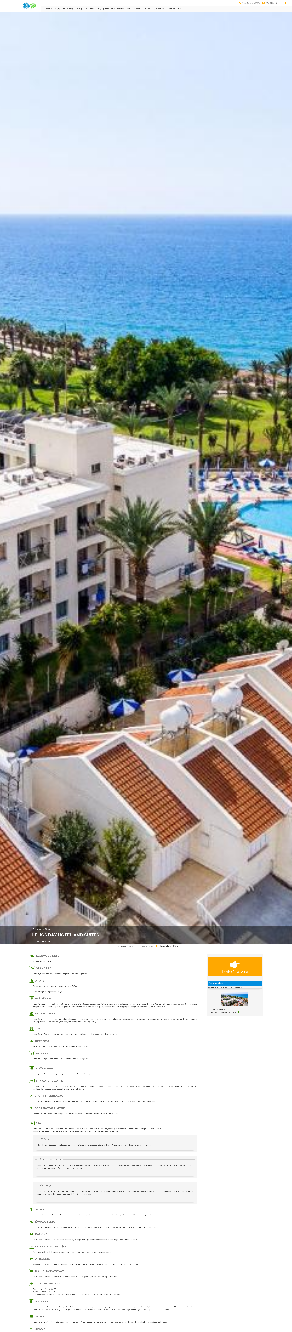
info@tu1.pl (271, 2)
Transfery (120, 9)
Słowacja (79, 9)
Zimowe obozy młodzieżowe (155, 9)
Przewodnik (89, 9)
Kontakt (49, 9)
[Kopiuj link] (238, 1012)
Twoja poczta (59, 9)
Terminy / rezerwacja (235, 971)
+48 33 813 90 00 (251, 2)
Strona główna (121, 946)
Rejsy (128, 9)
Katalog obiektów (176, 9)
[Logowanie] (286, 3)
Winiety (70, 9)
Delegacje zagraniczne (106, 9)
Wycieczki (137, 9)
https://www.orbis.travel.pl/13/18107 (223, 1012)
